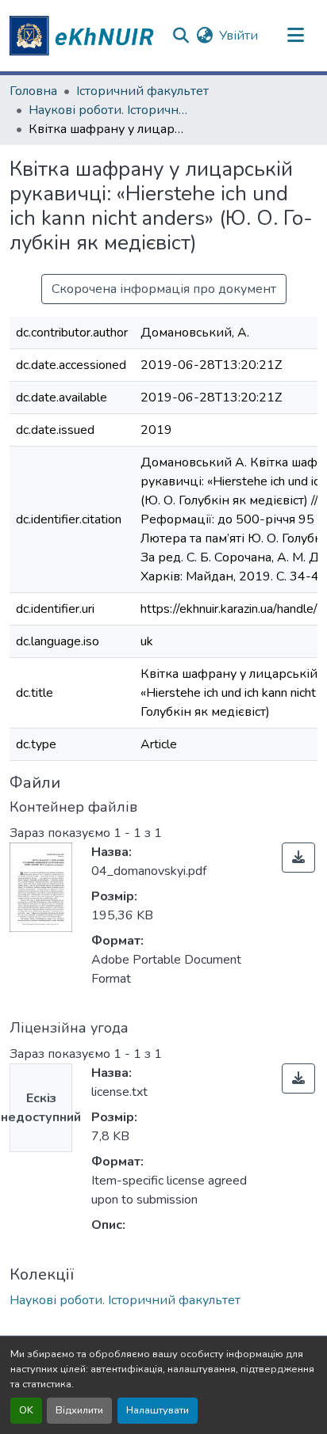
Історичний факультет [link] (142, 91)
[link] (298, 858)
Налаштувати (157, 1410)
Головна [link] (33, 91)
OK (26, 1410)
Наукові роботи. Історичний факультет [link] (108, 110)
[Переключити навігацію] (296, 36)
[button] (84, 35)
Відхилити (79, 1410)
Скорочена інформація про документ (164, 289)
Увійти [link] (238, 35)
